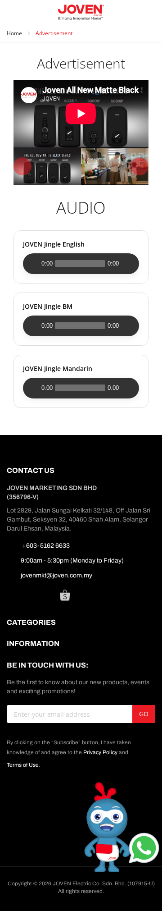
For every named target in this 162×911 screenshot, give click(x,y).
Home (15, 33)
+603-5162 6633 (45, 545)
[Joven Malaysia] (81, 12)
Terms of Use (23, 765)
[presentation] (23, 166)
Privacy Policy (100, 752)
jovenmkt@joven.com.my (56, 575)
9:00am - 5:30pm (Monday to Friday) (72, 560)
